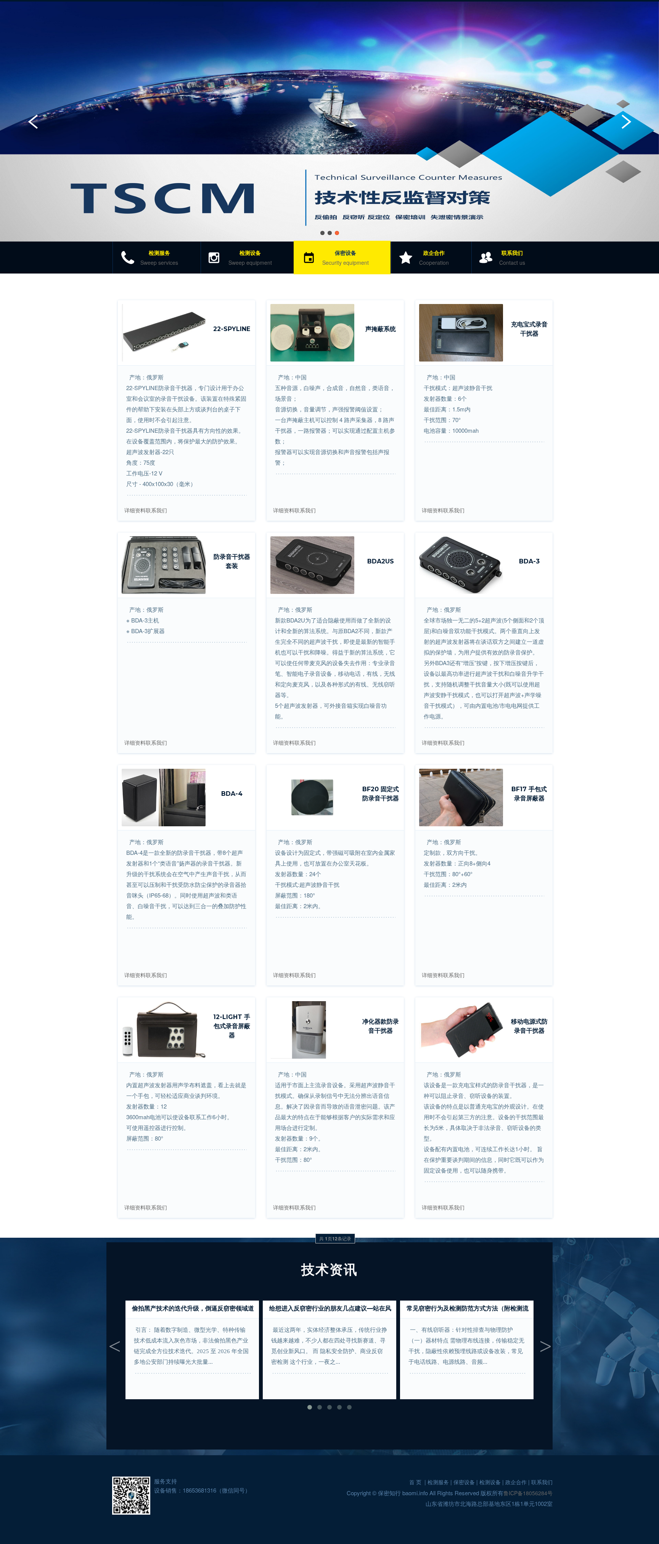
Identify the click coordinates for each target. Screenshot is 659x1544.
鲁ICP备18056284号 (528, 1493)
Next (626, 121)
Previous (32, 121)
